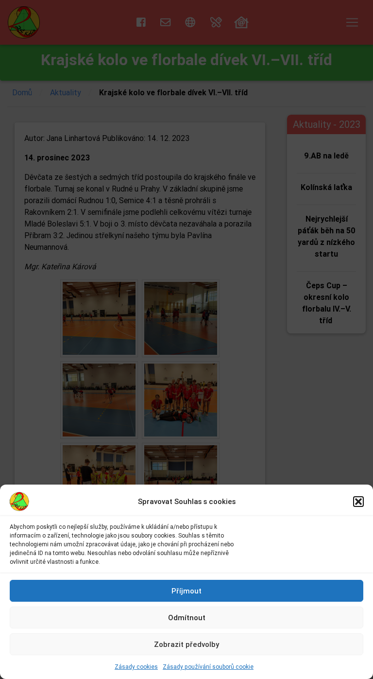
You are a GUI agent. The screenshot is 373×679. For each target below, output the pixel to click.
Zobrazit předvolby (186, 644)
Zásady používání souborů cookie (208, 666)
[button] (358, 501)
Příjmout (186, 590)
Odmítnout (186, 617)
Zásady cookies (136, 666)
